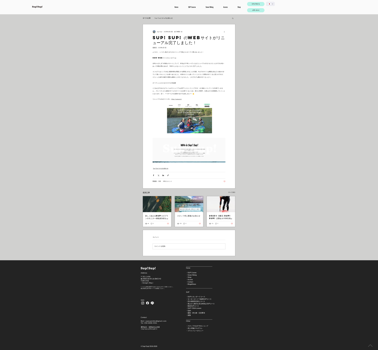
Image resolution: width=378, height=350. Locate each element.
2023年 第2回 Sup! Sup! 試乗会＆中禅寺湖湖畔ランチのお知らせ (220, 217)
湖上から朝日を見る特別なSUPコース (201, 304)
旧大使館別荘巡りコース (196, 301)
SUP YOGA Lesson (194, 308)
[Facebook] (147, 303)
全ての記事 (147, 18)
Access (190, 279)
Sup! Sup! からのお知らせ (164, 18)
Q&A (189, 310)
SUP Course (192, 272)
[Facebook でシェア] (153, 175)
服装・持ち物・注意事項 (196, 313)
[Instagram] (143, 303)
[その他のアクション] (224, 32)
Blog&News (192, 284)
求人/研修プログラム (195, 328)
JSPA (150, 329)
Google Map (148, 283)
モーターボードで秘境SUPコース (199, 299)
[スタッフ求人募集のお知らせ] (189, 204)
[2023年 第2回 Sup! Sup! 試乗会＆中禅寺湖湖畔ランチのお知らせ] (221, 204)
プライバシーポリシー (195, 331)
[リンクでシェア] (168, 175)
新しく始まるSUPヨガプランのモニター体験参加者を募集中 (156, 217)
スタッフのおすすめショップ (198, 326)
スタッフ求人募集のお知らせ (188, 215)
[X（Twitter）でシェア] (158, 175)
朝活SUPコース (193, 306)
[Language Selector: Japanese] (270, 4)
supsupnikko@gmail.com (155, 321)
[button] (233, 18)
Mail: (143, 321)
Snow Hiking (192, 275)
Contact (190, 282)
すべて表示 (231, 192)
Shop (189, 277)
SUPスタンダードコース (196, 297)
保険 (189, 315)
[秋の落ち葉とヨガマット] (157, 204)
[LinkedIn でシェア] (163, 175)
